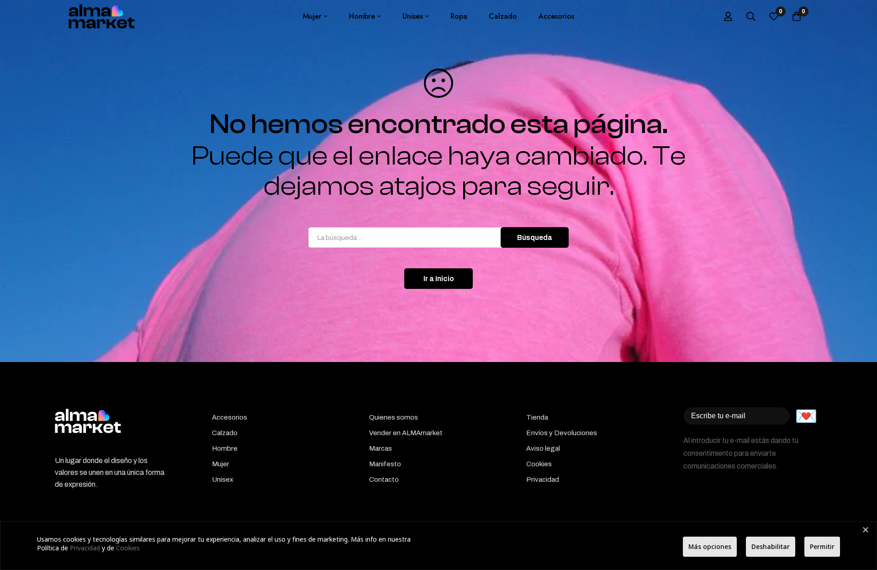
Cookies (128, 547)
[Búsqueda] (751, 16)
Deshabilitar (770, 546)
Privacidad (85, 547)
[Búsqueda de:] (438, 237)
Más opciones (709, 546)
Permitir (822, 546)
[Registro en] (728, 16)
